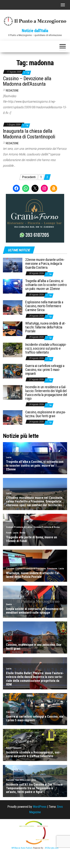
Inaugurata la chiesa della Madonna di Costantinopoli (29, 134)
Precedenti (29, 177)
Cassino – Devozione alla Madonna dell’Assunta (27, 81)
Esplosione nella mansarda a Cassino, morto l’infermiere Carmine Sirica (44, 306)
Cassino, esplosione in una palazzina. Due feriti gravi (45, 414)
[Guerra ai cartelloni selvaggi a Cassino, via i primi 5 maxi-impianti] (12, 371)
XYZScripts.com (52, 848)
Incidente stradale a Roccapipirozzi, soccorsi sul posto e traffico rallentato (45, 348)
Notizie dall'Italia (35, 30)
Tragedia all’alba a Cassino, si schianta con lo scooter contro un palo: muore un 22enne (45, 285)
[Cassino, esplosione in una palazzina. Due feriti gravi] (12, 417)
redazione (12, 90)
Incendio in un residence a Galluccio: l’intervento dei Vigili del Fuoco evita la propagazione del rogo (46, 392)
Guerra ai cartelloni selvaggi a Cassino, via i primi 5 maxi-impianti (44, 370)
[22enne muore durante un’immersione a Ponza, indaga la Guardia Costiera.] (12, 265)
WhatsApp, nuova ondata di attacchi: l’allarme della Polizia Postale (45, 327)
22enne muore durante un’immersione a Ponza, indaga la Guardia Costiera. (45, 263)
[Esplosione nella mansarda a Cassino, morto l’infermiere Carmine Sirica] (12, 307)
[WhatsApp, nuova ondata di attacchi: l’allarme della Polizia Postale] (12, 328)
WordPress (39, 807)
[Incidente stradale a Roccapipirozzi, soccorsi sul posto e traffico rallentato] (12, 350)
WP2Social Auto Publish (21, 848)
